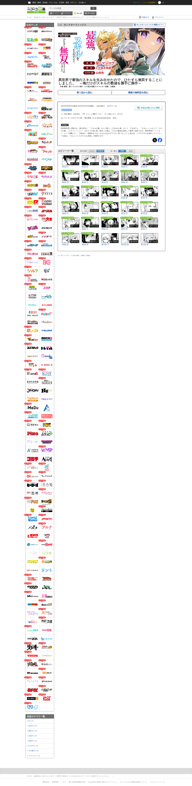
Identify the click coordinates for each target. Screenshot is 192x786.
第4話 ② (65, 198)
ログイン (136, 2)
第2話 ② (144, 167)
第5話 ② (124, 198)
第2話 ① (124, 167)
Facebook (160, 140)
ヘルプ (63, 782)
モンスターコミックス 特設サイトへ (150, 25)
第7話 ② (144, 213)
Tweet (155, 140)
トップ (55, 13)
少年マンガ (32, 726)
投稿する (145, 17)
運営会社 (46, 782)
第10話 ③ (144, 245)
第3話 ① (85, 182)
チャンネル (53, 2)
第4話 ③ (85, 198)
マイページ (159, 17)
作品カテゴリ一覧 (36, 716)
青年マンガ (32, 731)
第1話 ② (85, 167)
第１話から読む (84, 92)
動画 (34, 2)
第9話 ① (144, 229)
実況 (67, 2)
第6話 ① (65, 213)
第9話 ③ (85, 245)
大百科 (61, 2)
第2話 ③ (65, 182)
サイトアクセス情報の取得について (133, 782)
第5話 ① (104, 198)
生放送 (45, 2)
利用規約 (55, 782)
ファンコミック (34, 756)
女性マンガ (32, 741)
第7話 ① (124, 213)
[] (112, 106)
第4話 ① (144, 182)
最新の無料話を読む (138, 92)
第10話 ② (125, 245)
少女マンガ (32, 736)
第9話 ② (65, 245)
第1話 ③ (104, 167)
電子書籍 (91, 13)
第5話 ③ (144, 198)
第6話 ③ (104, 213)
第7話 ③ (65, 229)
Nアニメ (74, 2)
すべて (30, 721)
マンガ (79, 13)
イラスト (67, 13)
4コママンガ (33, 746)
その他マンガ (33, 751)
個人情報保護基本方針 (77, 782)
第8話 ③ (124, 229)
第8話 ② (104, 229)
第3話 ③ (124, 182)
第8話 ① (85, 229)
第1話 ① (65, 167)
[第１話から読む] (111, 75)
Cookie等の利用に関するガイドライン (102, 782)
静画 (39, 2)
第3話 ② (104, 182)
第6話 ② (85, 213)
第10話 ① (105, 245)
